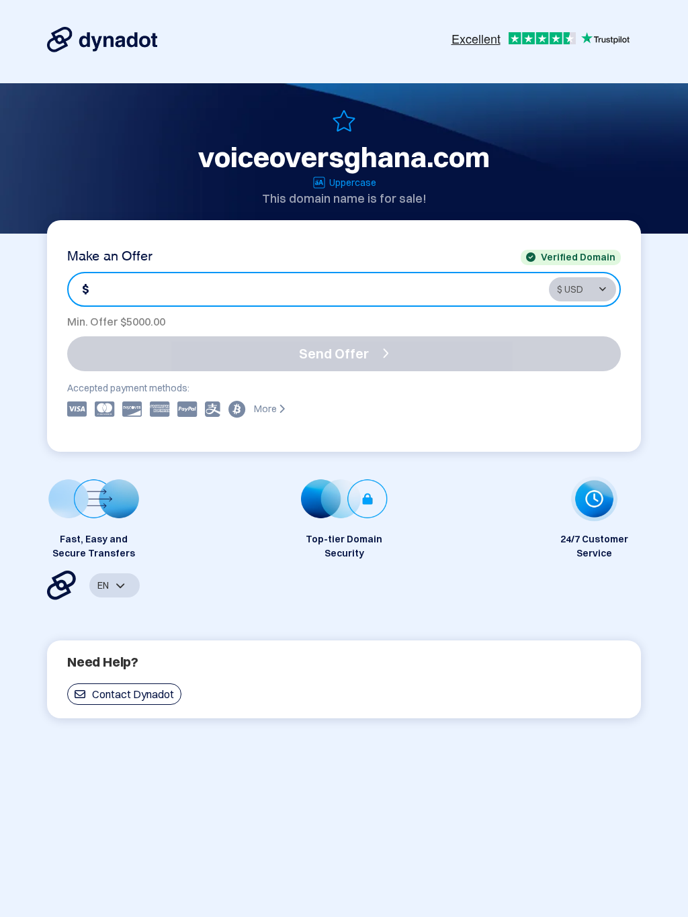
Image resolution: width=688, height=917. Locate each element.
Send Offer (334, 353)
